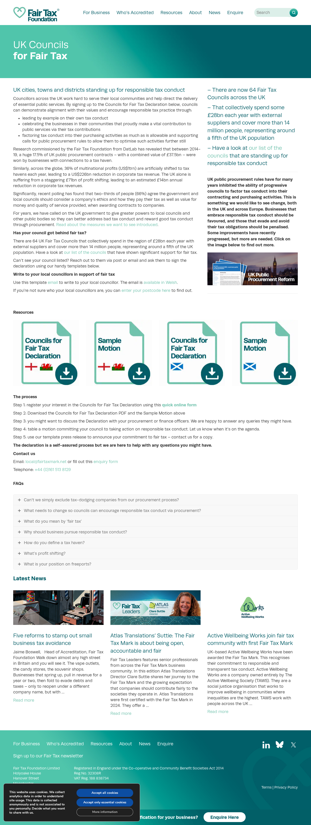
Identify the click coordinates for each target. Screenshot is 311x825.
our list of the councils (85, 252)
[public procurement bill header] (252, 268)
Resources (171, 12)
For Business (96, 12)
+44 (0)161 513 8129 (53, 469)
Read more (23, 700)
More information (104, 812)
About (195, 12)
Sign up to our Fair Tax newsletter (48, 755)
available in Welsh (160, 282)
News (214, 12)
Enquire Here (224, 817)
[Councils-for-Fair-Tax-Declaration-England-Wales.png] (46, 353)
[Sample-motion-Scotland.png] (265, 353)
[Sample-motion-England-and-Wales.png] (119, 353)
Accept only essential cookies (104, 802)
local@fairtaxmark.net (45, 461)
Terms (266, 787)
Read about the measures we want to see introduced (107, 224)
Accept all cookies (105, 793)
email (53, 282)
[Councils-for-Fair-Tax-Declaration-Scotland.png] (192, 353)
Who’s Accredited (135, 12)
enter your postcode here (146, 290)
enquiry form (106, 461)
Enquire (235, 12)
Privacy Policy (286, 787)
